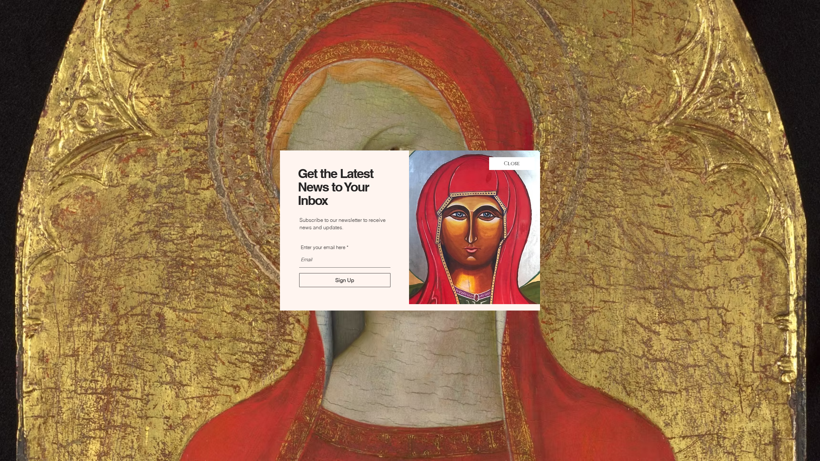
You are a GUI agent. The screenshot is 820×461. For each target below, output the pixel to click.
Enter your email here (323, 247)
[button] (512, 163)
